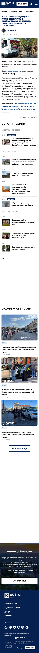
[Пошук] (30, 3)
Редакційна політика (12, 608)
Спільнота (22, 4)
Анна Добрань (11, 30)
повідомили (13, 71)
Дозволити (30, 648)
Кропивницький (16, 11)
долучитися (19, 581)
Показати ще (19, 448)
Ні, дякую (20, 648)
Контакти (8, 616)
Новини (4, 11)
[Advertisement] (19, 283)
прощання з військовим (30, 117)
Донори (7, 612)
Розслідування (29, 11)
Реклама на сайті (11, 604)
